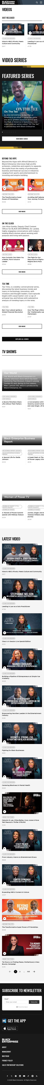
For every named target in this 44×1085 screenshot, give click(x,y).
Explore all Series (22, 339)
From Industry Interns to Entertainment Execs (19, 857)
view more (22, 211)
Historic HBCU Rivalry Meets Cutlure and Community (12, 42)
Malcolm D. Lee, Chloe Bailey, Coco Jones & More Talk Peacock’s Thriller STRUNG (20, 821)
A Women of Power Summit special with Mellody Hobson (13, 514)
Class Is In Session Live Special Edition (16, 641)
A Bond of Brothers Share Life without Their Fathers (11, 403)
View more (22, 429)
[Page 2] (34, 971)
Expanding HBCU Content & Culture (15, 892)
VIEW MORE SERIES (22, 139)
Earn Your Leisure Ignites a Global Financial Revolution (12, 311)
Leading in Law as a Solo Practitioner (16, 606)
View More (22, 375)
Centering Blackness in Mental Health (16, 785)
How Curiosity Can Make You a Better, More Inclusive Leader (13, 259)
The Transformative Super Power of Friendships (11, 198)
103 (28, 972)
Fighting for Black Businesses (13, 750)
